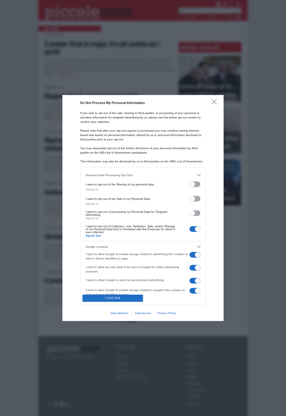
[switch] (194, 184)
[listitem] (143, 175)
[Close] (215, 103)
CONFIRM (113, 298)
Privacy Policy (167, 313)
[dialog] (143, 208)
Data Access (143, 313)
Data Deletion (119, 313)
